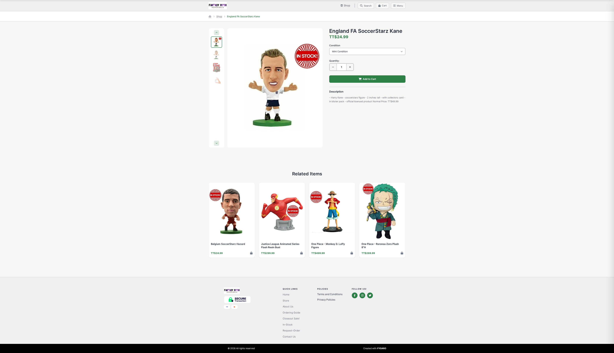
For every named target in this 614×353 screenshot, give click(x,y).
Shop (219, 16)
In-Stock (287, 324)
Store (286, 300)
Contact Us (289, 336)
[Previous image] (232, 87)
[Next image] (317, 87)
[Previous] (216, 32)
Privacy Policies (326, 299)
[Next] (216, 143)
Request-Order (291, 330)
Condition (334, 45)
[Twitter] (370, 295)
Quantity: (334, 60)
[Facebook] (355, 295)
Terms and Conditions (329, 294)
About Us (288, 306)
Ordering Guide (291, 312)
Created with (374, 348)
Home (286, 294)
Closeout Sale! (291, 318)
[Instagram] (362, 295)
